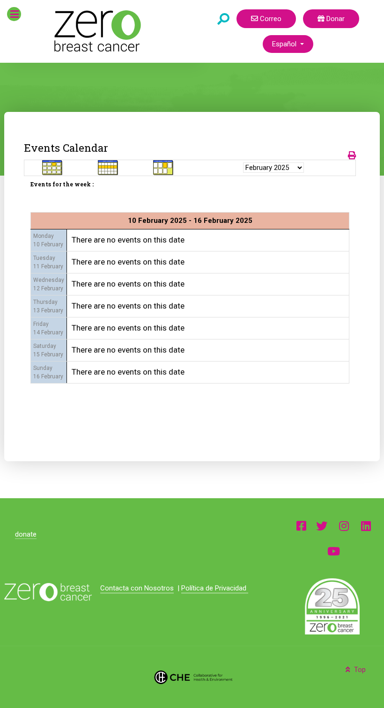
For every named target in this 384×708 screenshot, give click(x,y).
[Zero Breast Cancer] (96, 31)
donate (26, 534)
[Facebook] (301, 525)
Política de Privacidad (214, 588)
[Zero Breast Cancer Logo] (47, 592)
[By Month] (52, 167)
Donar (335, 19)
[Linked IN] (366, 525)
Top (359, 669)
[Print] (352, 155)
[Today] (163, 167)
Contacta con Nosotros (137, 588)
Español (285, 44)
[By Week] (108, 167)
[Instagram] (344, 525)
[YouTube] (333, 551)
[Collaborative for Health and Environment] (192, 676)
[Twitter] (322, 525)
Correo (269, 19)
